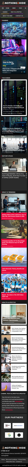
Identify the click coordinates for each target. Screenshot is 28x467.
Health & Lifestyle (16, 12)
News (14, 8)
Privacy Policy (22, 459)
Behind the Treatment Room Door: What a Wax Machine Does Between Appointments (14, 318)
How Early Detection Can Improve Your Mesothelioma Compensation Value (19, 349)
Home (7, 8)
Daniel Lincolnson (7, 72)
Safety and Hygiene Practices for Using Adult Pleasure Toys (18, 387)
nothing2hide (9, 409)
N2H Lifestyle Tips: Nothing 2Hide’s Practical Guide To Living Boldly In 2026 (18, 330)
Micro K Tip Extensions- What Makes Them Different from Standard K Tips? (19, 339)
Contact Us (19, 16)
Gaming (5, 12)
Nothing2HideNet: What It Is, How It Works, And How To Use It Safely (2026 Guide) (13, 175)
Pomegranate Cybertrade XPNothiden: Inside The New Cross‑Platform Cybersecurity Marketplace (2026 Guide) (13, 148)
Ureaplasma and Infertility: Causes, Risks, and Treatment (18, 368)
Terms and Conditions (11, 459)
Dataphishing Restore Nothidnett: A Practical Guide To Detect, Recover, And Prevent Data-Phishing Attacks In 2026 (13, 130)
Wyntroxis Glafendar (8, 37)
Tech (20, 8)
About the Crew (7, 16)
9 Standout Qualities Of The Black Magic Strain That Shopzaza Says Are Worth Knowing (13, 242)
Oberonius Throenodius (9, 109)
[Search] (25, 8)
